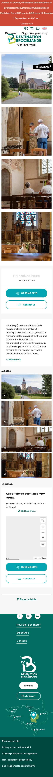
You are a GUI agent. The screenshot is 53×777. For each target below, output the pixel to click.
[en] (45, 29)
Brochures (22, 632)
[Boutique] (32, 29)
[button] (38, 29)
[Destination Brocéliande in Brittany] (22, 39)
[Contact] (26, 29)
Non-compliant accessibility (17, 759)
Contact (21, 640)
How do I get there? (28, 624)
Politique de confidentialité (16, 747)
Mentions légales (11, 741)
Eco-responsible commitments (18, 765)
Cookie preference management (19, 753)
